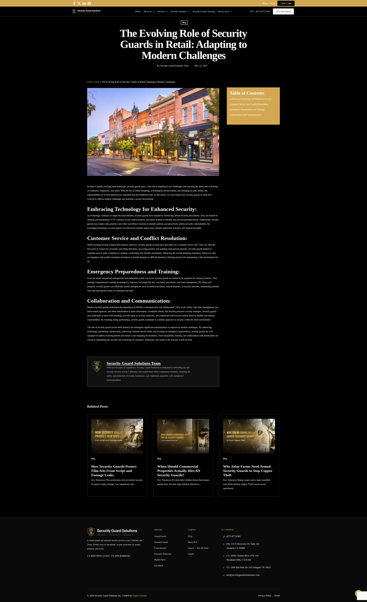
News (273, 3)
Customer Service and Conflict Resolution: (249, 104)
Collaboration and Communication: (245, 115)
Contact (191, 554)
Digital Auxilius (139, 595)
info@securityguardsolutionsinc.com (242, 575)
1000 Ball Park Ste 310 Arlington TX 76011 (251, 567)
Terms (277, 595)
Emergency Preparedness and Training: (247, 109)
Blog (184, 22)
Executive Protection (162, 554)
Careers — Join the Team (198, 548)
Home (90, 82)
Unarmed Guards (161, 542)
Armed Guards (160, 536)
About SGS (192, 542)
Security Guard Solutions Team (174, 65)
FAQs (190, 536)
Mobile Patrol (159, 560)
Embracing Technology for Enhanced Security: (251, 99)
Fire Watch (158, 566)
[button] (286, 3)
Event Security (160, 548)
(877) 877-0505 (233, 536)
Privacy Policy (264, 595)
